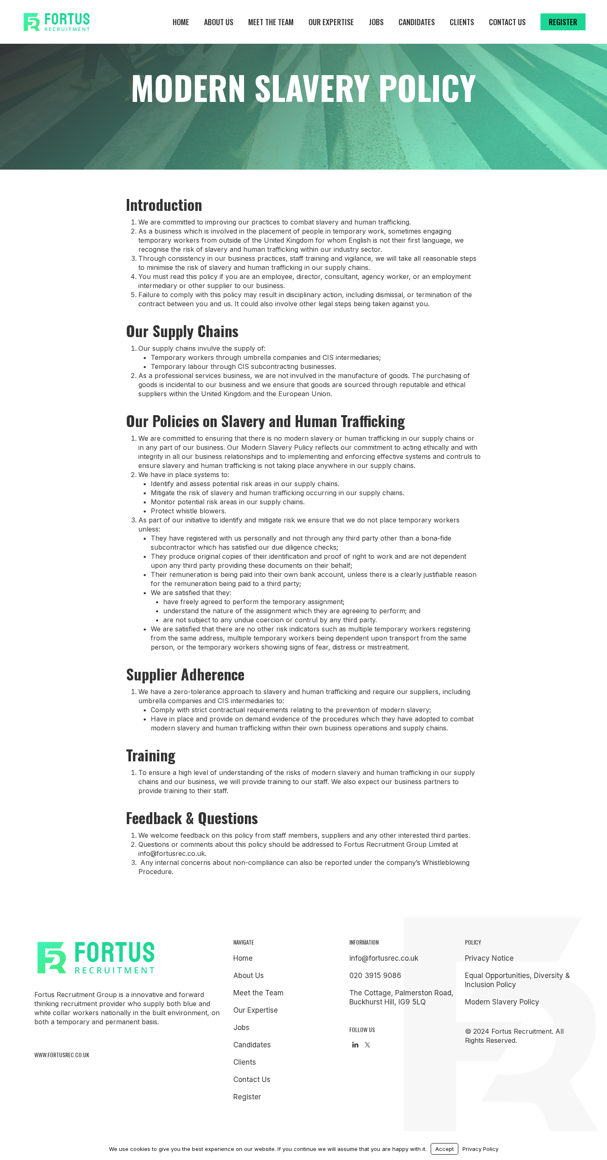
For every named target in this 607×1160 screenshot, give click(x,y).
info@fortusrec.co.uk (383, 958)
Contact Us (251, 1079)
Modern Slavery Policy (502, 1002)
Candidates (252, 1045)
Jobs (241, 1027)
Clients (244, 1062)
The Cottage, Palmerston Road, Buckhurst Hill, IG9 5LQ (401, 997)
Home (243, 958)
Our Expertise (255, 1010)
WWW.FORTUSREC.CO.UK (61, 1054)
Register (247, 1097)
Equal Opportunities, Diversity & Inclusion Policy (517, 980)
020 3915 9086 (375, 975)
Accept (444, 1149)
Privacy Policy (480, 1149)
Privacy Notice (489, 958)
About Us (248, 975)
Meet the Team (258, 993)
